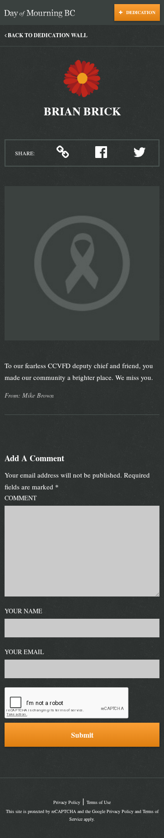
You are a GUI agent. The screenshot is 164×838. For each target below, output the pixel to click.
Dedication (140, 12)
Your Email (24, 651)
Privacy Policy (66, 802)
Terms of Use (99, 802)
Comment (21, 497)
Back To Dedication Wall (46, 35)
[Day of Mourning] (42, 14)
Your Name (23, 610)
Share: (25, 153)
